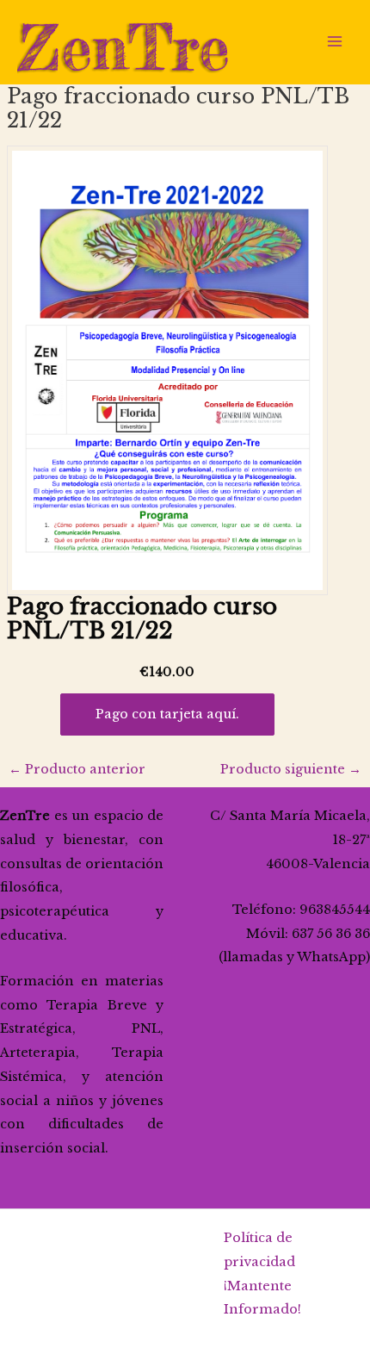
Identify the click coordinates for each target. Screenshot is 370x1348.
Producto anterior (77, 769)
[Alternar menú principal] (335, 41)
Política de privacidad (259, 1250)
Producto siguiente (290, 769)
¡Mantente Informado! (262, 1298)
